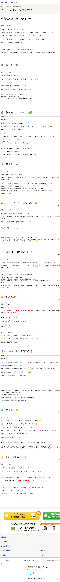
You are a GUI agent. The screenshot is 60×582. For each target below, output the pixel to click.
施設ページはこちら (6, 25)
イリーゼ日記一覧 (7, 6)
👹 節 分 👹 (9, 65)
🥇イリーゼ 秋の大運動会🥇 (17, 351)
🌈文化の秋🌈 (8, 297)
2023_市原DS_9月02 (9, 480)
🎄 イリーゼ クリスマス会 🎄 (19, 202)
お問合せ (4, 563)
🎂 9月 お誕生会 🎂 (14, 457)
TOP (1, 6)
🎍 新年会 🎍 (9, 164)
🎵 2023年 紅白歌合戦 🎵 (17, 252)
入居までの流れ (5, 550)
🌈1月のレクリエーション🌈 (16, 112)
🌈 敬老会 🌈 (9, 410)
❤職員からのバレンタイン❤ (16, 18)
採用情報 (3, 555)
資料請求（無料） (19, 515)
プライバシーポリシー (29, 560)
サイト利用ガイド (6, 560)
